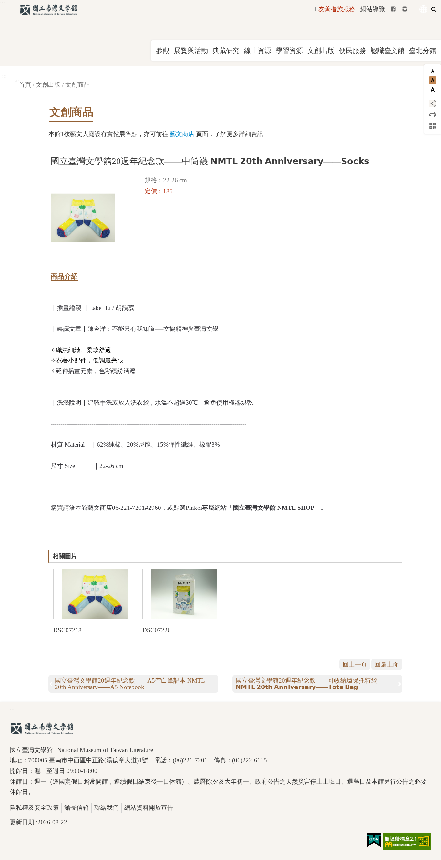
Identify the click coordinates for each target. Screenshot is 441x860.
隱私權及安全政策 (34, 807)
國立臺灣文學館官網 (48, 9)
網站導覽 (372, 9)
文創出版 (320, 50)
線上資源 (257, 50)
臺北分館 (422, 50)
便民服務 (352, 50)
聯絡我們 (106, 807)
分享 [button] (432, 103)
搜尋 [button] (433, 9)
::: (4, 76)
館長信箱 (76, 807)
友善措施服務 (336, 9)
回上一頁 (355, 664)
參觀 (162, 50)
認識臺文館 (388, 50)
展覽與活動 (191, 50)
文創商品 (77, 84)
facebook (393, 9)
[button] (95, 594)
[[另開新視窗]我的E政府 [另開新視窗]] (374, 840)
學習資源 (289, 50)
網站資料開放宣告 (148, 807)
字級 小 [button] (432, 71)
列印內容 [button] (432, 114)
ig (405, 9)
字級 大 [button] (432, 90)
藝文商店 (182, 134)
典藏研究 (226, 50)
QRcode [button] (432, 126)
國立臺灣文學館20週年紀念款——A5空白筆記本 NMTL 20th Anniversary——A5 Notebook (130, 683)
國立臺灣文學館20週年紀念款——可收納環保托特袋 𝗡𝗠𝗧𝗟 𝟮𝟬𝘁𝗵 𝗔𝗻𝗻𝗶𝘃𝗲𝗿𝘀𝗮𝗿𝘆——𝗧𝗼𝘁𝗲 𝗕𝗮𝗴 (306, 683)
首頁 (25, 84)
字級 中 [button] (432, 80)
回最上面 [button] (386, 664)
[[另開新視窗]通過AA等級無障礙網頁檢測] (407, 841)
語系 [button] (423, 9)
